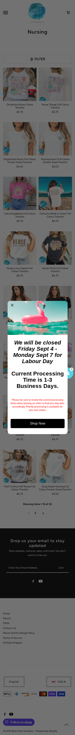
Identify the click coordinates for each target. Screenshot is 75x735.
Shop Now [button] (37, 423)
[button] (12, 305)
